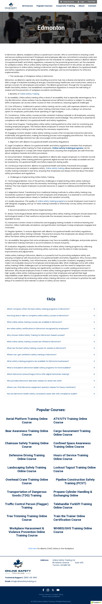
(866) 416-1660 (30, 577)
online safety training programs (51, 201)
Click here (32, 548)
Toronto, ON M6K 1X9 (61, 565)
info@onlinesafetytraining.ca (23, 581)
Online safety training (55, 168)
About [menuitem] (47, 594)
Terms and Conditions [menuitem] (51, 596)
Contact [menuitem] (55, 594)
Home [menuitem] (41, 594)
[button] (94, 309)
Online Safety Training (29, 94)
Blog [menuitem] (61, 594)
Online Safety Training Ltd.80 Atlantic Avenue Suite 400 (67, 561)
